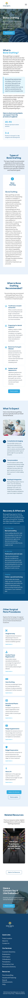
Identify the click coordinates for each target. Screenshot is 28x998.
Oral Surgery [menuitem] (6, 957)
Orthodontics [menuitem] (6, 959)
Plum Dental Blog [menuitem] (7, 975)
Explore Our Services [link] (14, 792)
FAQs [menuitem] (4, 984)
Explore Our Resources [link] (14, 872)
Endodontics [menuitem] (6, 954)
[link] (6, 4)
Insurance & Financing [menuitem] (9, 977)
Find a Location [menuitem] (7, 938)
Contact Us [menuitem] (5, 943)
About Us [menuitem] (5, 941)
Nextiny (23, 993)
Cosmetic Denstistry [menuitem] (8, 952)
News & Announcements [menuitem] (7, 981)
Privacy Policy (11, 993)
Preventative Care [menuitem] (8, 964)
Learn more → (9, 644)
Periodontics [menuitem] (6, 962)
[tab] (13, 182)
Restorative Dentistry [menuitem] (9, 966)
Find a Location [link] (9, 32)
